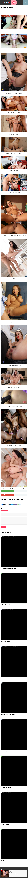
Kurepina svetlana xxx (6, 641)
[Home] (9, 2)
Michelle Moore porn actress (8, 714)
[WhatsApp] (18, 504)
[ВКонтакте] (2, 504)
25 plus (3, 860)
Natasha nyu (4, 751)
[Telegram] (20, 504)
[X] (4, 504)
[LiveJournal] (10, 504)
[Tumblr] (14, 504)
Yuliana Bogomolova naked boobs (9, 604)
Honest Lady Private (6, 787)
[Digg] (6, 504)
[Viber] (16, 504)
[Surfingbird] (12, 504)
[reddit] (8, 504)
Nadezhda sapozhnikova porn (8, 568)
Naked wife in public (6, 824)
